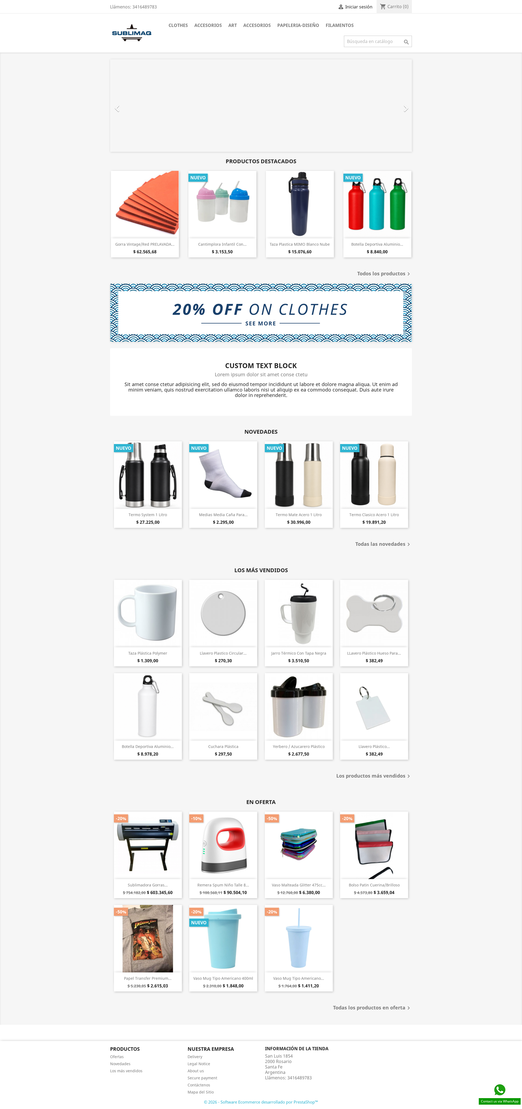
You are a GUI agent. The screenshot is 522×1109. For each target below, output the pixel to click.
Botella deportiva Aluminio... (377, 244)
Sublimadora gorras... (148, 885)
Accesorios (208, 25)
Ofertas (117, 1056)
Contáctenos (199, 1085)
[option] (261, 105)
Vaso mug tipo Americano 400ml (223, 978)
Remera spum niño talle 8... (223, 885)
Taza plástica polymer (147, 653)
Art (232, 25)
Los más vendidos (126, 1070)
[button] (133, 105)
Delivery (195, 1056)
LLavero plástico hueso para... (374, 653)
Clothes (178, 25)
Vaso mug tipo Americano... (298, 978)
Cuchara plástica (223, 746)
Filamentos (340, 25)
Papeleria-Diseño (298, 25)
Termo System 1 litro (148, 514)
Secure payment (202, 1077)
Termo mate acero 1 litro (299, 514)
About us (196, 1070)
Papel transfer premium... (148, 978)
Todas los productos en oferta (372, 1008)
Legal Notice (199, 1063)
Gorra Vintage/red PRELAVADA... (145, 244)
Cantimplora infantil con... (222, 244)
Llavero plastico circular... (223, 653)
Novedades (120, 1063)
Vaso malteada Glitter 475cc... (299, 885)
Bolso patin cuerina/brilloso (374, 885)
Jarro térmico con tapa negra (298, 653)
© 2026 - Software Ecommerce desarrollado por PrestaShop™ (261, 1102)
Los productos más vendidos (374, 776)
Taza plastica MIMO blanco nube (300, 244)
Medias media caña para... (223, 514)
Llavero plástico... (374, 746)
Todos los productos (384, 274)
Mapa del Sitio (201, 1092)
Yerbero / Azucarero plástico (299, 746)
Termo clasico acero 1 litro (374, 514)
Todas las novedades (383, 544)
